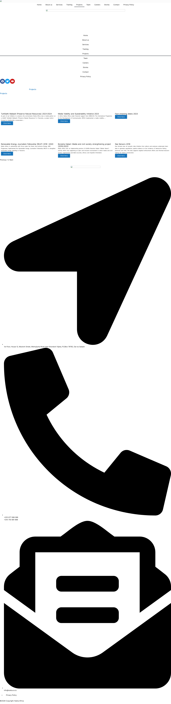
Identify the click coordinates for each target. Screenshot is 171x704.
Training (69, 5)
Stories (106, 5)
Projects (79, 5)
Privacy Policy (128, 5)
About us (48, 5)
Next (11, 160)
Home (39, 5)
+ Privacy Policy (8, 695)
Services (59, 5)
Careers (97, 5)
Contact (116, 5)
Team (88, 5)
